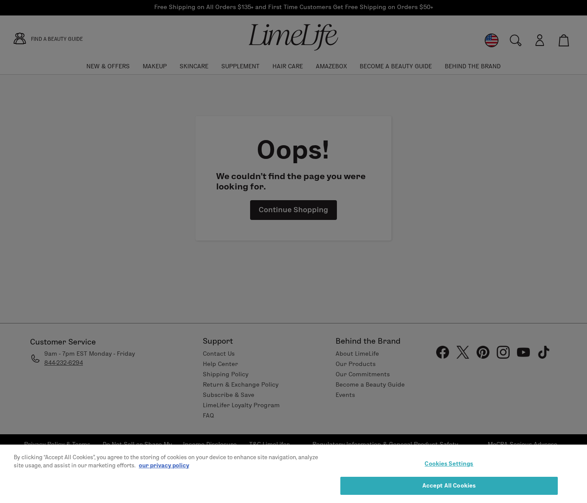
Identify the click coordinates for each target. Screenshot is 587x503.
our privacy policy (164, 465)
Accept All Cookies (449, 485)
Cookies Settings (449, 463)
